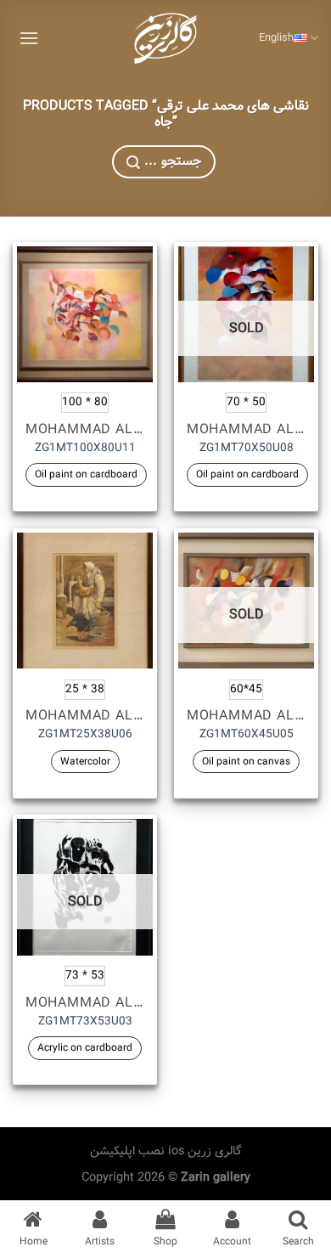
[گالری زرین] (165, 38)
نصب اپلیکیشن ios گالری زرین (166, 1151)
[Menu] (29, 38)
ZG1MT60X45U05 (246, 734)
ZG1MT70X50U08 (246, 448)
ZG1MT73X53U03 (85, 1022)
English (276, 38)
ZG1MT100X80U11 (85, 448)
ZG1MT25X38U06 (85, 734)
